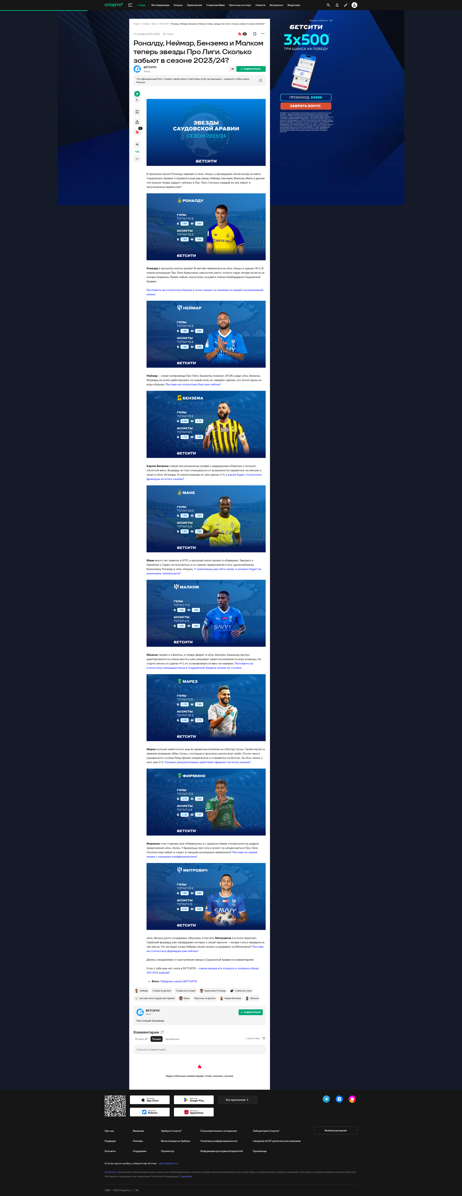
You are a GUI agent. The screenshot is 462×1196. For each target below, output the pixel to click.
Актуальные (172, 1039)
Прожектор (167, 1151)
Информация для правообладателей (222, 1151)
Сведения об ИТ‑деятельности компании (277, 1141)
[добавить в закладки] (255, 34)
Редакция (110, 1141)
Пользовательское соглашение (219, 1130)
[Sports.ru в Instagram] (353, 1099)
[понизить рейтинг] (137, 158)
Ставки (146, 23)
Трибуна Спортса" (171, 1130)
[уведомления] (337, 5)
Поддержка (139, 1151)
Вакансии (138, 1130)
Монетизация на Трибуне (175, 1141)
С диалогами (252, 1038)
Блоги (154, 23)
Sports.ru (113, 1172)
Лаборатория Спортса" (266, 1130)
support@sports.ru (168, 1163)
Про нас (109, 1130)
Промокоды (260, 1151)
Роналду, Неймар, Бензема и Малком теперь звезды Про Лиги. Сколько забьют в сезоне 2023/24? (218, 23)
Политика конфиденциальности (219, 1141)
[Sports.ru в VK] (340, 1099)
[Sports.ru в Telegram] (327, 1099)
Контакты (110, 1151)
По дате (139, 1039)
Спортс (137, 23)
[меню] (130, 5)
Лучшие (156, 1039)
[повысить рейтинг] (137, 144)
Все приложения (235, 1099)
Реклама (138, 1141)
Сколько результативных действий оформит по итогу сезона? (207, 762)
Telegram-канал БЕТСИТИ (178, 981)
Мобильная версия (336, 1130)
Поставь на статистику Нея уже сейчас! (193, 384)
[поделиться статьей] (137, 122)
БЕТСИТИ (164, 23)
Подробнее (186, 1176)
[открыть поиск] (328, 5)
